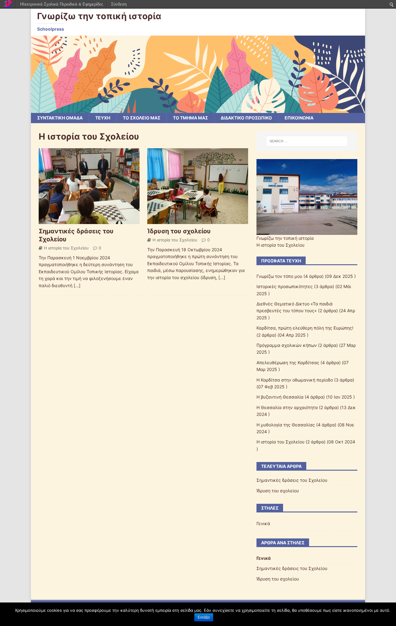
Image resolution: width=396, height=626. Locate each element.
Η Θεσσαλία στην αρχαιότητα (287, 407)
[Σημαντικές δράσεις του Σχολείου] (89, 220)
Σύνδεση (119, 4)
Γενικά (263, 523)
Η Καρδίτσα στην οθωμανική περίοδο (294, 379)
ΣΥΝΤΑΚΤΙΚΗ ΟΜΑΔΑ (60, 117)
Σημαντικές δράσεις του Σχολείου (291, 480)
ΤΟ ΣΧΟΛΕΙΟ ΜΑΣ (141, 117)
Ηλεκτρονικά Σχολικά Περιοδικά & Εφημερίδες (61, 4)
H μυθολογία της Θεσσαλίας (285, 424)
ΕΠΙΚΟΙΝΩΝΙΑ (299, 117)
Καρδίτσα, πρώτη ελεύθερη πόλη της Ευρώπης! (304, 327)
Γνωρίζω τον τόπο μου (279, 276)
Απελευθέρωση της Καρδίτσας (287, 362)
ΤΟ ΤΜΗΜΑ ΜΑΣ (190, 117)
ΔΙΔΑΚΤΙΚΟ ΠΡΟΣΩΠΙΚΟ (246, 117)
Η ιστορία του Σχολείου (66, 247)
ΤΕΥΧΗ (102, 117)
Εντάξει (204, 617)
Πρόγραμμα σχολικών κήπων (286, 345)
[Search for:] (306, 141)
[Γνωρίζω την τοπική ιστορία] (198, 109)
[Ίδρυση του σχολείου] (197, 220)
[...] (77, 285)
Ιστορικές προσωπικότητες (284, 286)
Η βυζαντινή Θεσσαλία (279, 396)
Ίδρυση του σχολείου (179, 231)
